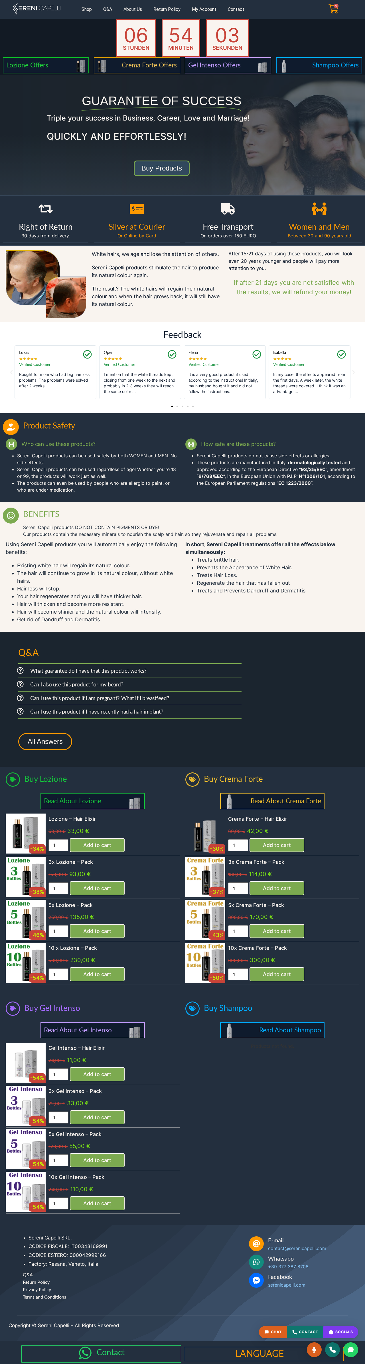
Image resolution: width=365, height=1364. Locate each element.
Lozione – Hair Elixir (72, 819)
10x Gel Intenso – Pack (76, 1177)
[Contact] (85, 1353)
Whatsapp (281, 1259)
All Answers (45, 741)
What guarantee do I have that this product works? (88, 671)
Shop (87, 9)
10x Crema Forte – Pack (257, 948)
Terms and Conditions (44, 1297)
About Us (132, 9)
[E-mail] (256, 1243)
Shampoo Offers (335, 65)
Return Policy (167, 9)
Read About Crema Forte (286, 801)
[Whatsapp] (256, 1262)
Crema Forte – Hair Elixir (257, 819)
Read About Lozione (72, 801)
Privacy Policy (37, 1289)
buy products (161, 168)
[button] (11, 372)
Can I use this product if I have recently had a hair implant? (96, 712)
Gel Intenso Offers (214, 65)
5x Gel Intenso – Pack (75, 1134)
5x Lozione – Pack (70, 905)
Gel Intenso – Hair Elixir (76, 1048)
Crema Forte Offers (149, 65)
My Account (204, 9)
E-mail (276, 1240)
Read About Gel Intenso (78, 1030)
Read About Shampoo (290, 1030)
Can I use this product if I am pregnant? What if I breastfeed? (99, 698)
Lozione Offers (27, 65)
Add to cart (97, 845)
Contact (236, 9)
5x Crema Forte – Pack (256, 905)
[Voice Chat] (314, 1349)
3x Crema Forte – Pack (256, 862)
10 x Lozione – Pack (72, 948)
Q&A (107, 9)
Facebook (280, 1277)
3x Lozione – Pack (70, 862)
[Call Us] (332, 1349)
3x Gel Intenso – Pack (75, 1091)
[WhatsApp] (350, 1349)
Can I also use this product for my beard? (76, 685)
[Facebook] (256, 1280)
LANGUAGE (259, 1354)
